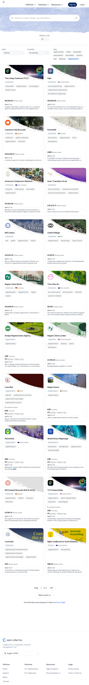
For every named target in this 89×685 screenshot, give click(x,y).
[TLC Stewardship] (50, 483)
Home (5, 669)
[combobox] (29, 53)
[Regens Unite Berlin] (7, 277)
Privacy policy (73, 669)
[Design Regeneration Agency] (7, 328)
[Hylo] (50, 71)
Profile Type (44, 36)
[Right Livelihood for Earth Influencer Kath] (50, 534)
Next (51, 588)
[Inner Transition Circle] (50, 174)
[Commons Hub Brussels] (7, 122)
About (5, 677)
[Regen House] (50, 380)
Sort (4, 49)
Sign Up (72, 5)
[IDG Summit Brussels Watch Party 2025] (7, 483)
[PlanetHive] (7, 431)
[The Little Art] (50, 277)
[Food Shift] (50, 122)
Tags (55, 49)
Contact (6, 681)
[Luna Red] (7, 380)
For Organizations (31, 669)
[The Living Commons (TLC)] (7, 71)
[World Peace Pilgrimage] (50, 431)
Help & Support (52, 669)
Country (31, 49)
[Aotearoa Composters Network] (7, 174)
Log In (82, 5)
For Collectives (30, 673)
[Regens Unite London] (50, 328)
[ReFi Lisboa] (7, 225)
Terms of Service (74, 673)
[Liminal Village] (50, 225)
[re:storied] (7, 534)
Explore (6, 673)
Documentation (52, 673)
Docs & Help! (60, 602)
